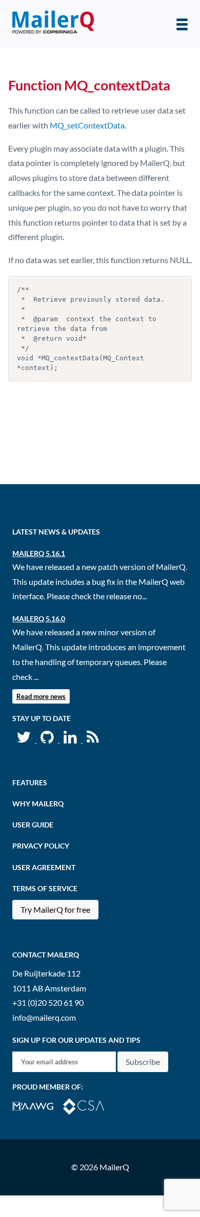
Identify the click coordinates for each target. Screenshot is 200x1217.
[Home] (53, 24)
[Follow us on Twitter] (24, 739)
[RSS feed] (93, 739)
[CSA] (87, 1105)
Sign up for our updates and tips (76, 1040)
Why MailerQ (38, 803)
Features (29, 782)
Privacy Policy (40, 845)
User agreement (43, 867)
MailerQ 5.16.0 (38, 618)
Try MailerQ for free (55, 909)
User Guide (32, 824)
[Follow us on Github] (47, 739)
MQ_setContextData (87, 125)
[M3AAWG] (37, 1105)
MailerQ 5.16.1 (38, 553)
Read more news (41, 696)
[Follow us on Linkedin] (71, 739)
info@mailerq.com (44, 1017)
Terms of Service (44, 888)
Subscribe (143, 1061)
